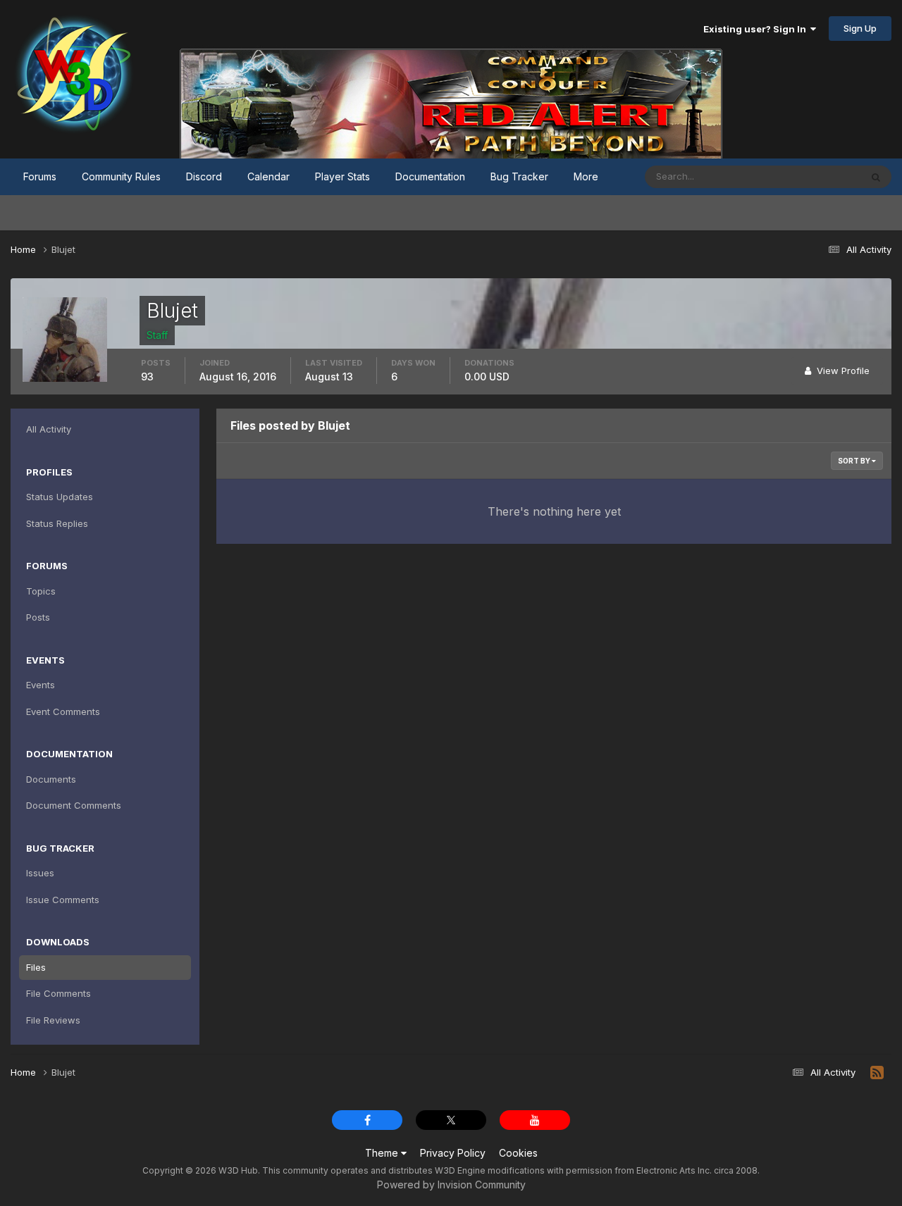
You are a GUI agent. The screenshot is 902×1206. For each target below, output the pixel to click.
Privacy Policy (453, 1153)
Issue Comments (62, 899)
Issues (40, 872)
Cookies (518, 1153)
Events (40, 684)
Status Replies (57, 523)
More (586, 176)
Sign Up (860, 28)
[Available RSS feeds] (877, 1073)
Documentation (430, 176)
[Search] (875, 177)
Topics (41, 591)
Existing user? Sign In (756, 29)
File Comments (58, 993)
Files (36, 967)
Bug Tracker (519, 176)
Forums (39, 176)
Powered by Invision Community (451, 1185)
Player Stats (342, 176)
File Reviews (53, 1020)
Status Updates (809, 176)
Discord (204, 176)
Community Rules (121, 176)
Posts (38, 617)
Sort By (855, 460)
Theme (383, 1153)
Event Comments (63, 711)
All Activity (48, 429)
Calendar (268, 176)
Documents (51, 779)
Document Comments (73, 805)
